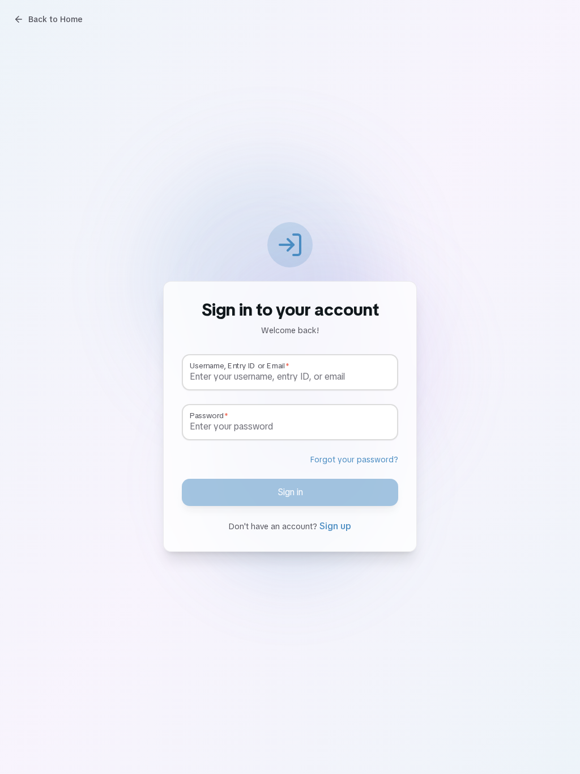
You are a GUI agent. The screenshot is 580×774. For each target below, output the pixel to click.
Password (207, 416)
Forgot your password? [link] (354, 459)
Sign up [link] (335, 526)
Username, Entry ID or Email (237, 366)
